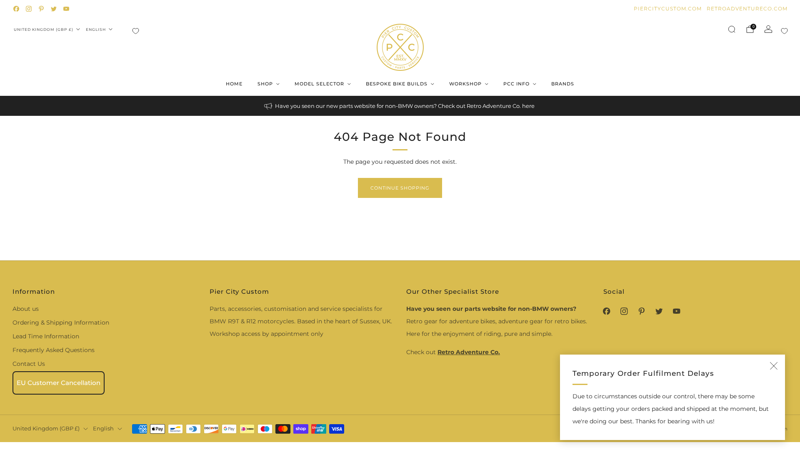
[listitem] (400, 106)
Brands (562, 84)
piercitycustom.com (668, 8)
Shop (265, 84)
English (96, 29)
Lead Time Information (45, 336)
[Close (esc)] (773, 366)
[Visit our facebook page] (16, 8)
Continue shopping (400, 188)
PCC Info (516, 84)
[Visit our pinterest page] (41, 8)
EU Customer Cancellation (58, 383)
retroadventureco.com (747, 8)
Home (234, 84)
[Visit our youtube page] (66, 8)
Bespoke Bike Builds (397, 84)
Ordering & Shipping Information (60, 322)
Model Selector (319, 84)
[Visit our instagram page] (28, 8)
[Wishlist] (135, 31)
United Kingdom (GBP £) (43, 29)
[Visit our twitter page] (54, 8)
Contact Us (28, 364)
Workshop (465, 84)
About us (25, 308)
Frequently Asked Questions (53, 350)
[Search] (732, 29)
